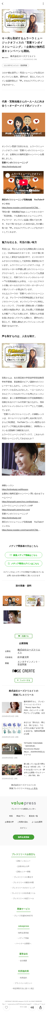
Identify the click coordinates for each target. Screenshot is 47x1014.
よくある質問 (37, 822)
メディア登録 (23, 938)
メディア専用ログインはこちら (25, 564)
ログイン (23, 828)
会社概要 (23, 961)
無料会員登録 (23, 837)
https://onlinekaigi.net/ (11, 166)
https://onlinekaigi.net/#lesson (15, 489)
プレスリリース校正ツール (23, 898)
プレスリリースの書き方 (23, 877)
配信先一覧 (33, 816)
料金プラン (21, 816)
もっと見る (33, 788)
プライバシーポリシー (23, 983)
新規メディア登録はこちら (25, 555)
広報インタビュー (23, 861)
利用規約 (23, 978)
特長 (11, 816)
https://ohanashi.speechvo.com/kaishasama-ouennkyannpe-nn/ (21, 501)
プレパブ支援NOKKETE (23, 916)
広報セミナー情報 (23, 872)
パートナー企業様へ (23, 943)
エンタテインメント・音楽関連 (15, 65)
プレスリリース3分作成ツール (23, 893)
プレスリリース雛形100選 (23, 882)
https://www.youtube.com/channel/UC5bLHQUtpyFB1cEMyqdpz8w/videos (21, 207)
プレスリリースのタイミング (23, 888)
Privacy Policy (34, 1004)
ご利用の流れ (22, 822)
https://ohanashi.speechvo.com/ (16, 510)
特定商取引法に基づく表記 (23, 988)
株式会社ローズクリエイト (23, 56)
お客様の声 (9, 822)
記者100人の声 (23, 866)
